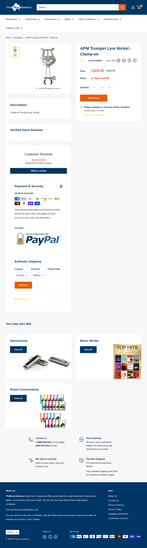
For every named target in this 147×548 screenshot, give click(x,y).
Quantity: (84, 87)
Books (68, 19)
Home (8, 38)
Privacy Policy (115, 509)
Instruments (31, 19)
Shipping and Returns (118, 514)
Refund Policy (20, 299)
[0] (139, 7)
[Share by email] (135, 60)
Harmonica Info (111, 19)
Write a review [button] (38, 171)
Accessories (51, 19)
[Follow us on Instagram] (56, 537)
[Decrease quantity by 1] (94, 87)
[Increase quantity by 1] (110, 87)
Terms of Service (116, 505)
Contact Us (113, 500)
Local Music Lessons (118, 518)
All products (18, 38)
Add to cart (93, 98)
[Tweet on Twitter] (129, 60)
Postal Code (54, 269)
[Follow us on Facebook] (45, 537)
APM (82, 61)
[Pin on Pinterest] (124, 60)
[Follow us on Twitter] (50, 537)
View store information (94, 115)
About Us (112, 496)
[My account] (133, 7)
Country (19, 269)
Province (35, 269)
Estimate (23, 285)
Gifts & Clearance (87, 19)
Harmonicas (11, 19)
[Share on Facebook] (118, 60)
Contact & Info (12, 28)
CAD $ (10, 532)
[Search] (122, 7)
